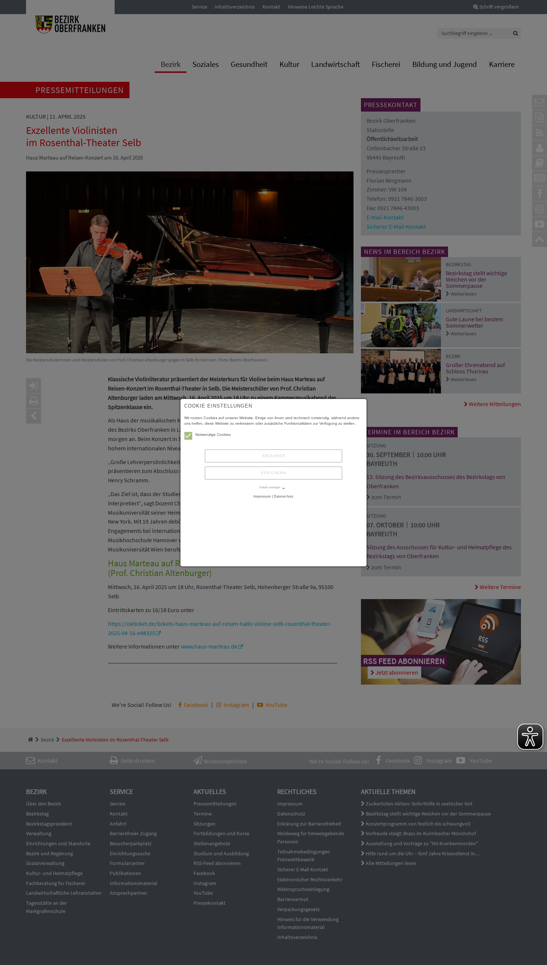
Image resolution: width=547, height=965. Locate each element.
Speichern (273, 473)
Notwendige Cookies (213, 434)
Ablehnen (273, 456)
